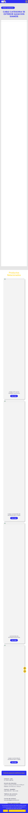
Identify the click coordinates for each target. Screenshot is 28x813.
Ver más (14, 396)
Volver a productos (8, 7)
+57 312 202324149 (10, 795)
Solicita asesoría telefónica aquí (14, 773)
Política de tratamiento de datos (17, 810)
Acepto (5, 810)
